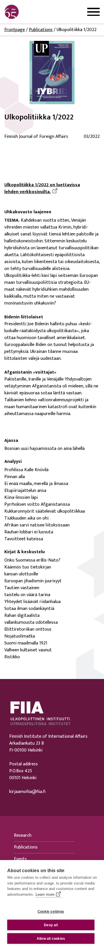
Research (22, 835)
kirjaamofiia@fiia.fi (27, 791)
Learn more (45, 894)
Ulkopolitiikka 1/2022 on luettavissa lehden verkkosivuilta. (52, 188)
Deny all (51, 925)
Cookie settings (51, 912)
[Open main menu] (93, 12)
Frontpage (14, 30)
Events (20, 859)
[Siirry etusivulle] (32, 12)
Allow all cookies (51, 939)
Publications (41, 30)
